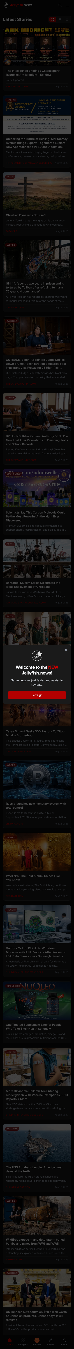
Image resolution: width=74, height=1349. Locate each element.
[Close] (66, 650)
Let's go (37, 695)
